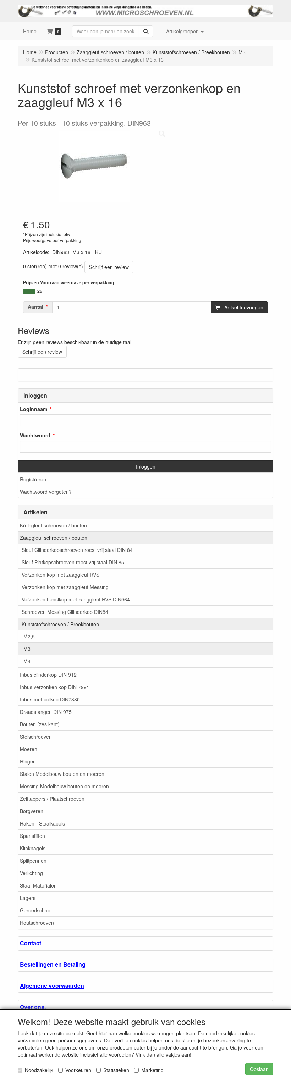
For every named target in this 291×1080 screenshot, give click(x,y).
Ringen (28, 761)
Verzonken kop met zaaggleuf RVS (60, 574)
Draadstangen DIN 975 (46, 711)
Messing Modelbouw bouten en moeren (64, 786)
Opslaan (259, 1069)
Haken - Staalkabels (42, 823)
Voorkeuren (78, 1070)
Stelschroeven (36, 736)
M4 (27, 661)
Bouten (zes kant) (40, 724)
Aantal (35, 306)
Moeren (28, 748)
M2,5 (29, 636)
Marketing (152, 1070)
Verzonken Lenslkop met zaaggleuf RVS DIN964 (76, 599)
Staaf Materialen (38, 885)
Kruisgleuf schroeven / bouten (53, 525)
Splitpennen (33, 860)
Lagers (27, 897)
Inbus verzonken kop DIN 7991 (54, 686)
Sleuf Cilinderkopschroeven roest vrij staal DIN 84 (77, 549)
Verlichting (31, 873)
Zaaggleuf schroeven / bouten (53, 537)
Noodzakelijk (39, 1070)
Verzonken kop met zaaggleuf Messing (65, 587)
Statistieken (116, 1070)
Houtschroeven (37, 922)
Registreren (33, 479)
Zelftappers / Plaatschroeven (52, 798)
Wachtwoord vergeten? (46, 491)
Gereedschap (35, 910)
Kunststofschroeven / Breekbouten (60, 624)
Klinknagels (32, 848)
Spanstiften (32, 835)
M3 (27, 648)
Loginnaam (33, 409)
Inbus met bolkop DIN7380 (50, 699)
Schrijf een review (109, 266)
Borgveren (31, 811)
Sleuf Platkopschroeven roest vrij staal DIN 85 (73, 562)
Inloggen (145, 466)
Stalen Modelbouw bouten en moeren (62, 773)
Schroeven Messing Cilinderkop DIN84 (65, 611)
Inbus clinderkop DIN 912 (48, 674)
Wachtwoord (35, 435)
